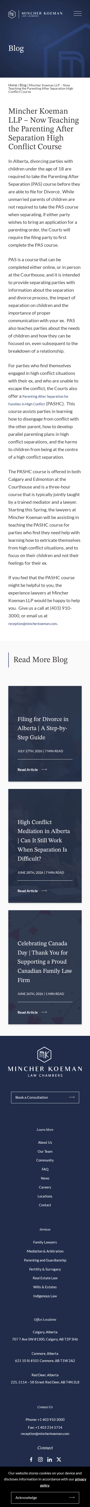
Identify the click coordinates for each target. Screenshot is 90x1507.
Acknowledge (26, 1497)
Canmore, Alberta (45, 1353)
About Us (45, 1142)
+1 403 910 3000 (51, 1419)
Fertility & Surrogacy (45, 1269)
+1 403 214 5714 (48, 1427)
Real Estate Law (45, 1278)
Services (45, 1229)
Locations (45, 1196)
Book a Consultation (31, 1097)
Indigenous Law (45, 1296)
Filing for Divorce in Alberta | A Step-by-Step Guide (43, 728)
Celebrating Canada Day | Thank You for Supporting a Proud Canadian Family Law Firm (45, 962)
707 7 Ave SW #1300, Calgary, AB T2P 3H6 (45, 1339)
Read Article (28, 769)
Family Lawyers (45, 1242)
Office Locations (45, 1320)
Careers (45, 1187)
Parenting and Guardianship (45, 1260)
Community (45, 1160)
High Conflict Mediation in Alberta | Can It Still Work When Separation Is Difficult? (44, 840)
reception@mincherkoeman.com (32, 624)
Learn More (45, 1130)
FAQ (45, 1169)
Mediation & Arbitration (45, 1251)
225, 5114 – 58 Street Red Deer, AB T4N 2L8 (45, 1382)
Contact (45, 1205)
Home (12, 85)
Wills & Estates (45, 1287)
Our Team (45, 1151)
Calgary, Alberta (45, 1332)
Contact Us (45, 1407)
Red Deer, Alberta (45, 1375)
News (45, 1178)
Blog (23, 85)
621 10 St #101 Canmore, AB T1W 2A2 (45, 1360)
